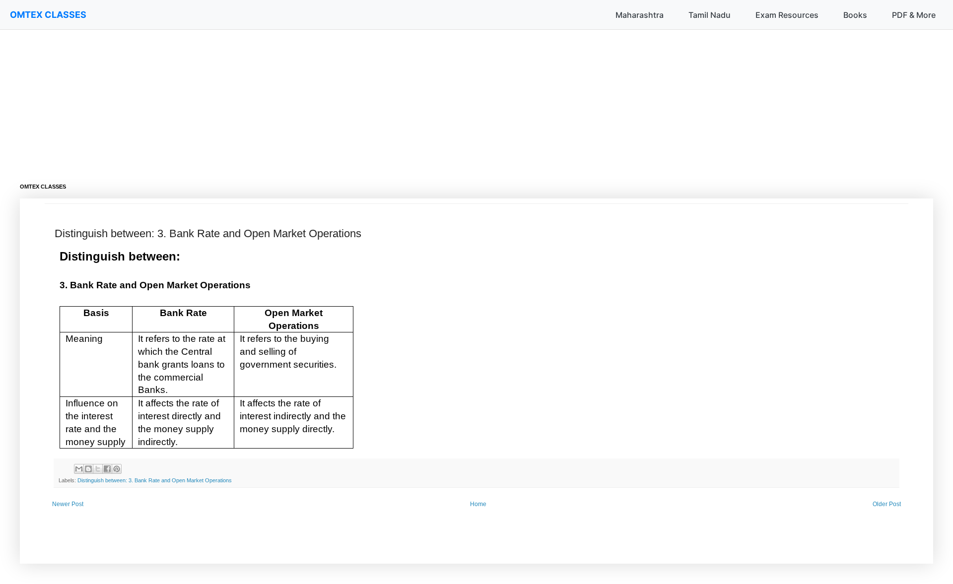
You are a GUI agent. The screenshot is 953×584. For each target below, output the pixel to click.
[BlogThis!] (88, 469)
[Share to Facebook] (107, 469)
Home (478, 504)
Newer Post (67, 504)
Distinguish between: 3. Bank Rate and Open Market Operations (154, 480)
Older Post (887, 504)
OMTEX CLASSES (48, 14)
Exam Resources (786, 15)
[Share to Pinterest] (117, 469)
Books (855, 15)
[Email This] (79, 469)
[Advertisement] (317, 99)
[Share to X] (98, 469)
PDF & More (914, 15)
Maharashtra (639, 15)
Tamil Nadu (709, 15)
